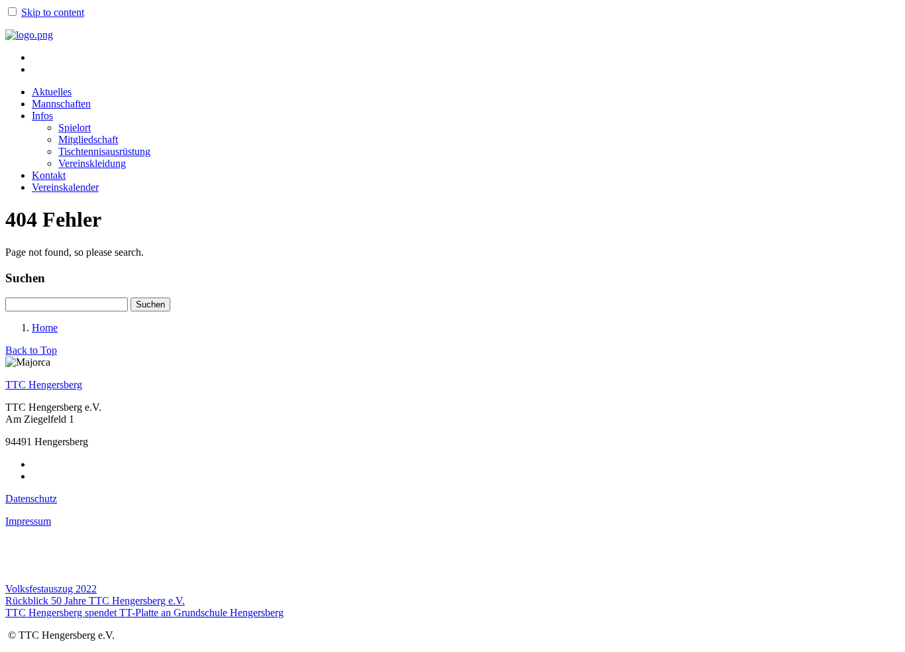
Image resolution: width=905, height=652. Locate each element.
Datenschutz (31, 498)
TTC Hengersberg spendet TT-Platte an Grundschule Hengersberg (144, 612)
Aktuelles (52, 91)
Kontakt (49, 175)
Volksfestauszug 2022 (51, 588)
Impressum (28, 521)
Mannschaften (61, 103)
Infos (42, 115)
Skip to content (52, 12)
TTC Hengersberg (43, 384)
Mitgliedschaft (88, 139)
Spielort (74, 127)
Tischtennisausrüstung (104, 151)
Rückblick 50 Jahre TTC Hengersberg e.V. (95, 600)
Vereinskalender (65, 187)
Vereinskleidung (92, 163)
